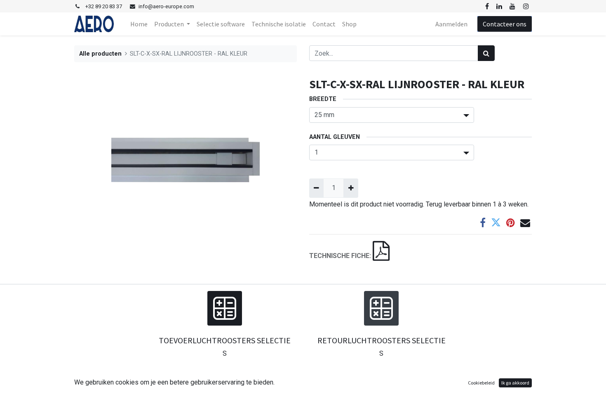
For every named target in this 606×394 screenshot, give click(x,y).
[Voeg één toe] (350, 187)
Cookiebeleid (481, 383)
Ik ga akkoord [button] (515, 383)
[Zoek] (486, 53)
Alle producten (100, 53)
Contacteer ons (504, 24)
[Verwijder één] (316, 187)
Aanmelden (451, 24)
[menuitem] (139, 24)
